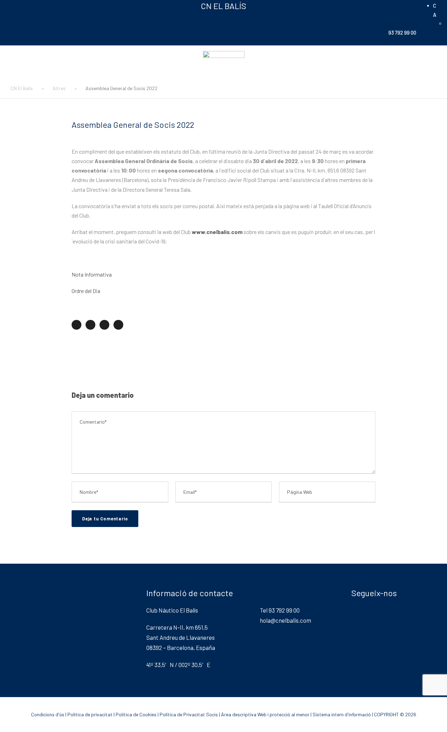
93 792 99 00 (402, 32)
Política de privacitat (89, 714)
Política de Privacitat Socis (189, 714)
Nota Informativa (92, 274)
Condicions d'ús (47, 714)
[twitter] (49, 5)
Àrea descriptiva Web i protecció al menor (265, 714)
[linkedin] (38, 5)
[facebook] (16, 5)
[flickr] (27, 5)
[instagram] (72, 5)
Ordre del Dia (86, 290)
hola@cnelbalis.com (285, 620)
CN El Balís (223, 5)
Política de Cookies (136, 714)
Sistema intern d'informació (342, 714)
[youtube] (61, 5)
